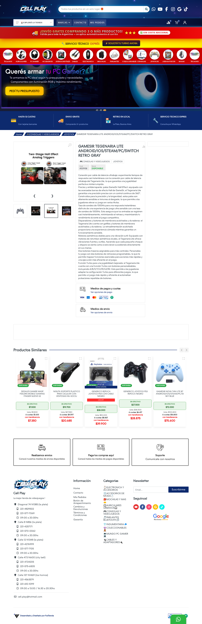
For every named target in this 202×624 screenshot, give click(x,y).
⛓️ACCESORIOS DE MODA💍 (113, 503)
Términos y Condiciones (80, 522)
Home (19, 144)
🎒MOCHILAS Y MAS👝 (114, 509)
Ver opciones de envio (101, 322)
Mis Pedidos (79, 506)
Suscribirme (178, 498)
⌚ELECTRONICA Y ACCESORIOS (113, 497)
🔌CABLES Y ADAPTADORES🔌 (113, 550)
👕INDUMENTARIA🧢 (115, 533)
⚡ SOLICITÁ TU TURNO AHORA (121, 43)
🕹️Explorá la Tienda (31, 22)
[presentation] (34, 206)
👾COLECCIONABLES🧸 (114, 538)
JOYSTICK (69, 144)
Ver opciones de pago (101, 302)
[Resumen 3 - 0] (19, 368)
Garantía (78, 528)
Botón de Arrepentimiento (82, 510)
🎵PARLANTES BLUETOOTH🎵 (111, 527)
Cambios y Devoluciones (80, 516)
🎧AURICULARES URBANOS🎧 (112, 515)
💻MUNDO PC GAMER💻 (115, 544)
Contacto (78, 501)
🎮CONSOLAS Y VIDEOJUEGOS (43, 144)
